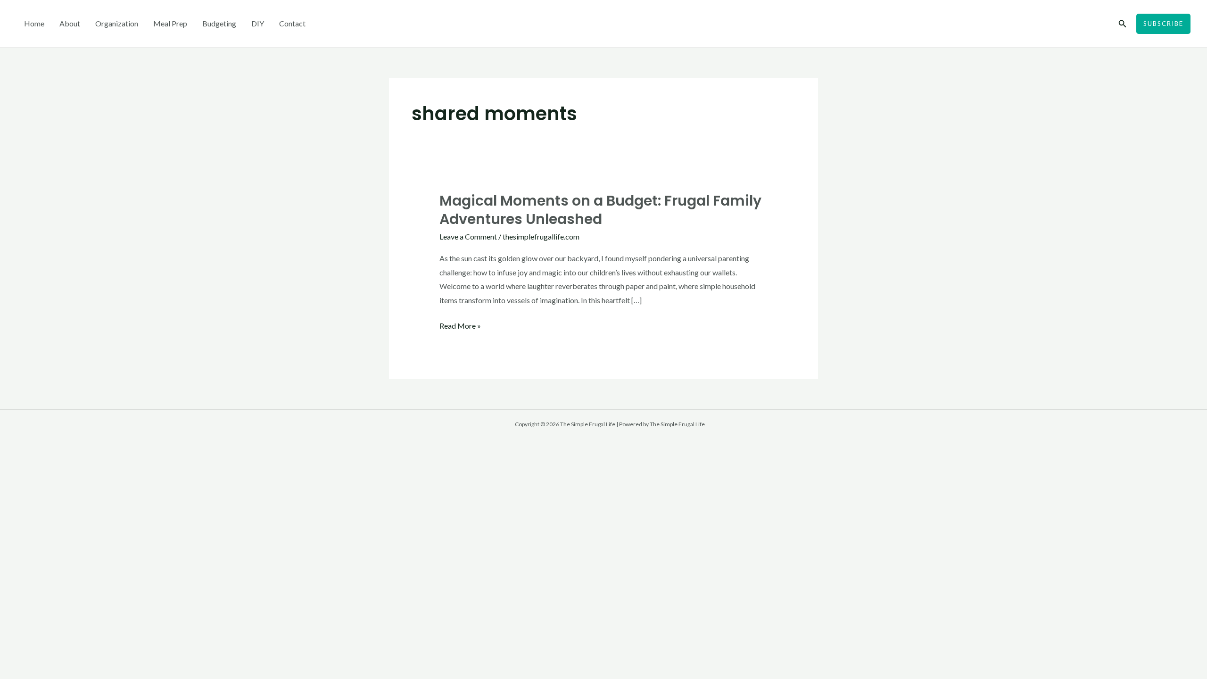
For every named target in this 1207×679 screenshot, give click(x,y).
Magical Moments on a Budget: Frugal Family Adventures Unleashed (600, 209)
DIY (257, 23)
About (69, 23)
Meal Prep (170, 23)
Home (34, 23)
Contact (292, 23)
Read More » (460, 324)
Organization (116, 23)
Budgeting (219, 23)
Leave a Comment (468, 236)
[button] (1122, 24)
